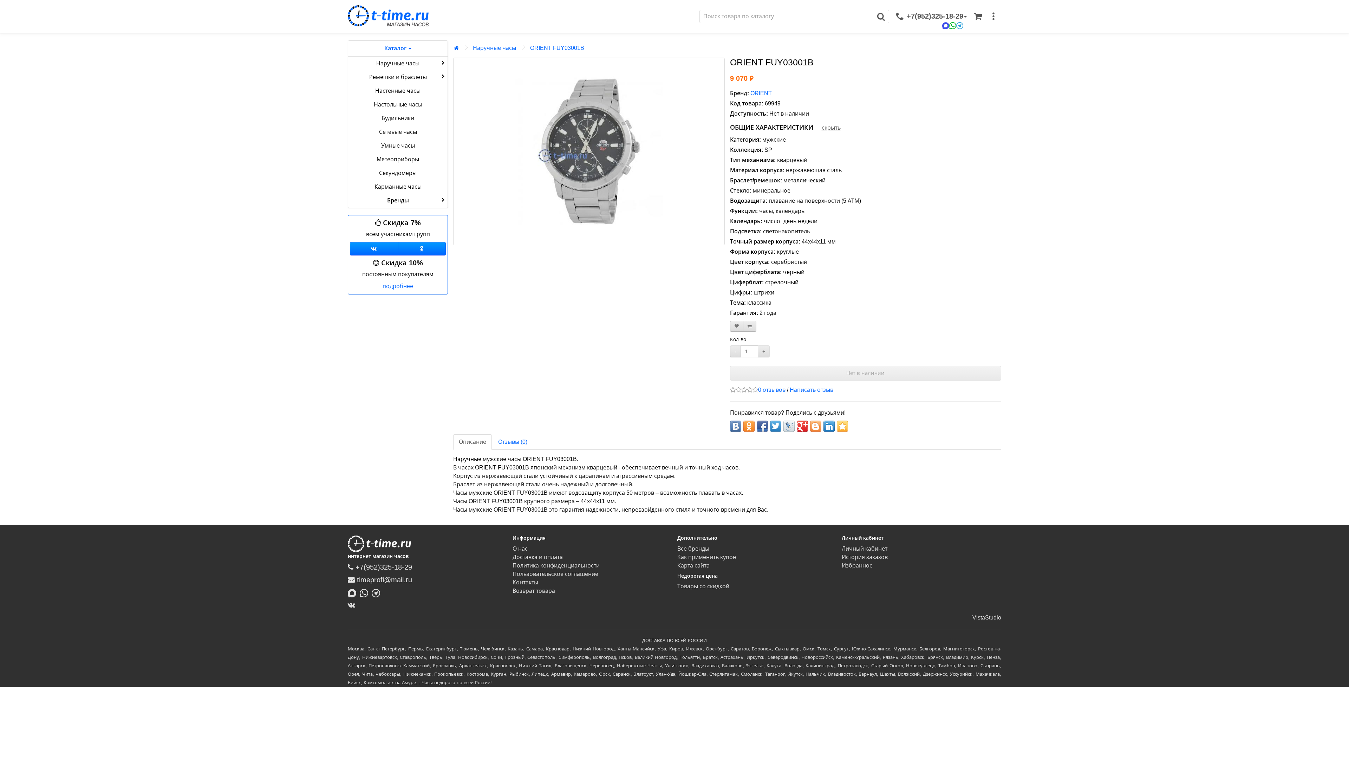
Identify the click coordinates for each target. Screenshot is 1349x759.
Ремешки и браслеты (398, 77)
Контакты (525, 582)
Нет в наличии (865, 373)
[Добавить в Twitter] (775, 426)
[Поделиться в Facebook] (762, 426)
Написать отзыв (811, 390)
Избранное (857, 566)
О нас (520, 549)
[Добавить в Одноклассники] (749, 426)
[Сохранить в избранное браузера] (842, 426)
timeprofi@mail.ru (383, 580)
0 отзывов (772, 390)
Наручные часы (397, 63)
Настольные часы (398, 105)
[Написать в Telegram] (378, 592)
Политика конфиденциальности (556, 566)
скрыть (831, 128)
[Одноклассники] (422, 248)
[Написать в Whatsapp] (366, 592)
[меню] (993, 16)
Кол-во (738, 339)
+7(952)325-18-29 (382, 567)
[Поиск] (881, 16)
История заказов (865, 557)
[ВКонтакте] (353, 605)
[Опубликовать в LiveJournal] (789, 426)
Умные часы (398, 146)
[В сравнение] (749, 326)
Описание (472, 442)
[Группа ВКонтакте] (374, 248)
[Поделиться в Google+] (802, 426)
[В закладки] (736, 326)
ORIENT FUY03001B (557, 48)
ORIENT (761, 93)
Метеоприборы (398, 159)
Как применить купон (706, 557)
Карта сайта (693, 566)
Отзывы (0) (512, 442)
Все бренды (693, 549)
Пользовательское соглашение (555, 574)
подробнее (398, 286)
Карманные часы (398, 187)
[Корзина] (978, 16)
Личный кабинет (864, 549)
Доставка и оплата (538, 557)
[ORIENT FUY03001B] (589, 151)
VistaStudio (986, 618)
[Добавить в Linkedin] (829, 426)
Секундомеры (398, 173)
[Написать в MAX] (354, 592)
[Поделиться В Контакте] (735, 426)
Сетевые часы (398, 132)
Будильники (398, 118)
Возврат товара (534, 591)
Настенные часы (398, 91)
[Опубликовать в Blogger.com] (815, 426)
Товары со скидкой (703, 586)
